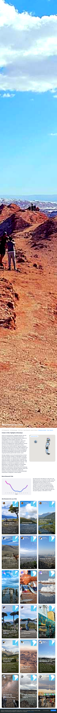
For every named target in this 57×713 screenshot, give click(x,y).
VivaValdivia (8, 606)
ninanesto (26, 641)
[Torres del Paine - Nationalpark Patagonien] (10, 656)
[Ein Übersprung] (28, 587)
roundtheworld (9, 676)
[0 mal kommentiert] (17, 514)
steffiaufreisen (46, 606)
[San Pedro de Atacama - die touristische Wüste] (10, 691)
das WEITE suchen (10, 537)
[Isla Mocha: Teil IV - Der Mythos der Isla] (46, 656)
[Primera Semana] (28, 552)
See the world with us (47, 641)
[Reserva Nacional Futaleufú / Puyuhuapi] (46, 517)
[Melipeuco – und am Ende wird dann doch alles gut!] (10, 621)
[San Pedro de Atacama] (28, 656)
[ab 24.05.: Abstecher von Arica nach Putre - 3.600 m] (28, 691)
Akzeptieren (53, 710)
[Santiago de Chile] (46, 552)
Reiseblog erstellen (42, 430)
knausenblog (45, 537)
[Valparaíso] (46, 621)
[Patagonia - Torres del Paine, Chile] (10, 552)
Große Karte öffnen (34, 436)
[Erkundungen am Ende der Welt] (10, 517)
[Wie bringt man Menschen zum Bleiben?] (10, 587)
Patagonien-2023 (10, 502)
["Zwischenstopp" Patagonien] (28, 517)
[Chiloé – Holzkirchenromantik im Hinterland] (28, 621)
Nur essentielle (46, 710)
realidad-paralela (28, 537)
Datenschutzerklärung (31, 711)
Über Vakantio (50, 430)
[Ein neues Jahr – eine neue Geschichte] (46, 587)
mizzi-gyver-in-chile (10, 572)
